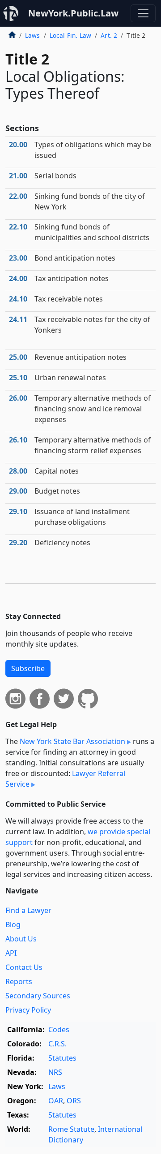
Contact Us (23, 967)
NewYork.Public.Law (73, 13)
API (11, 953)
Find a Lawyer (28, 910)
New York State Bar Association (72, 741)
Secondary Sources (37, 996)
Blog (13, 924)
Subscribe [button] (28, 668)
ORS (74, 1101)
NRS (55, 1072)
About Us (21, 939)
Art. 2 (109, 35)
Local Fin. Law (70, 35)
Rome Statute (71, 1129)
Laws (32, 35)
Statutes (62, 1058)
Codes (58, 1029)
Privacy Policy (28, 1010)
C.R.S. (57, 1044)
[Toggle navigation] (143, 13)
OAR (55, 1101)
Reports (18, 981)
